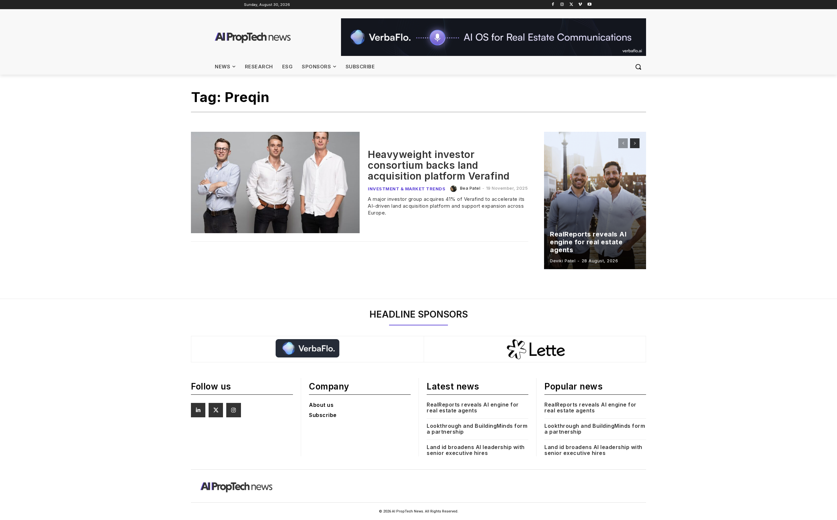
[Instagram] (562, 5)
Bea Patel (470, 188)
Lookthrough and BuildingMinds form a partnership (477, 429)
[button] (638, 67)
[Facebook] (553, 5)
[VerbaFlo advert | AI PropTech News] (493, 37)
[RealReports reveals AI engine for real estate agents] (595, 200)
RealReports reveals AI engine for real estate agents (588, 242)
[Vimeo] (580, 5)
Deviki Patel (562, 260)
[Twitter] (571, 5)
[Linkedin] (198, 410)
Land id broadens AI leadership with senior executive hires (476, 450)
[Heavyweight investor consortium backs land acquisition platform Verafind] (275, 182)
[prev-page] (623, 143)
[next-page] (635, 143)
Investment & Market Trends (406, 188)
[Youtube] (589, 5)
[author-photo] (454, 188)
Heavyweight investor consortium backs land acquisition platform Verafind (439, 165)
